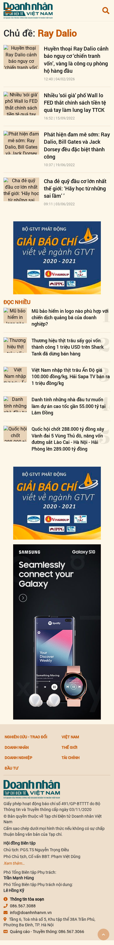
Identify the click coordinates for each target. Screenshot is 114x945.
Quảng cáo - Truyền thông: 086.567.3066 (47, 931)
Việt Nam (70, 736)
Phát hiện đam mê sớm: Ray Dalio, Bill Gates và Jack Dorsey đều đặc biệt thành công (77, 145)
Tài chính (71, 757)
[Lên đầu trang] (103, 934)
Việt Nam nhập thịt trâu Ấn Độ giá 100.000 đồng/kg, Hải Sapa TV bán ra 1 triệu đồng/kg (71, 376)
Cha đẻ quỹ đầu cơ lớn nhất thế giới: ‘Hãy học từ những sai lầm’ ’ (75, 188)
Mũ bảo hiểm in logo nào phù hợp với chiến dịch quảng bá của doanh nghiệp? (70, 317)
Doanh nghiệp (18, 757)
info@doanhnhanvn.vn (31, 912)
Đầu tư (11, 768)
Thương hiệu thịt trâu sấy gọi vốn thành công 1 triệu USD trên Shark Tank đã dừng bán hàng (67, 347)
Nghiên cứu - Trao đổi (26, 736)
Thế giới (69, 747)
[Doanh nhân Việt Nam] (32, 789)
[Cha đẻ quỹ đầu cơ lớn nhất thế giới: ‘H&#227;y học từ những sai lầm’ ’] (21, 189)
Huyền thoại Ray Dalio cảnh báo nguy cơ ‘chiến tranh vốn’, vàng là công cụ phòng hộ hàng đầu (76, 59)
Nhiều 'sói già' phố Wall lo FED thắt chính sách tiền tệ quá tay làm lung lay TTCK (75, 102)
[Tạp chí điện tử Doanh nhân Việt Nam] (28, 9)
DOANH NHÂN (17, 747)
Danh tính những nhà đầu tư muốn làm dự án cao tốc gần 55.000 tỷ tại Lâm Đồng (69, 406)
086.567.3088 (23, 906)
